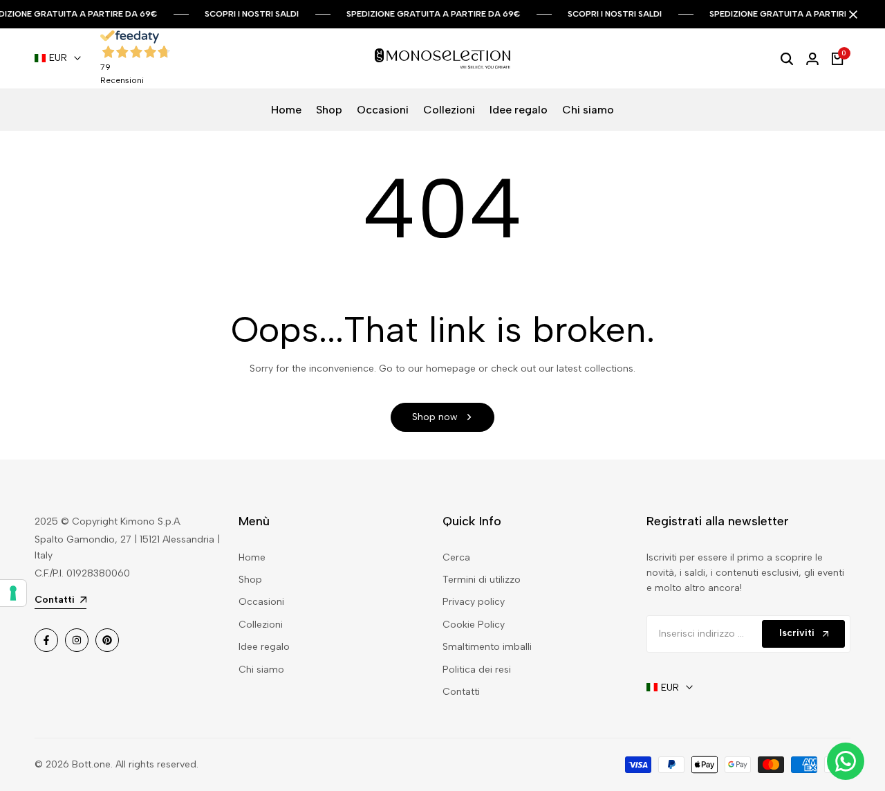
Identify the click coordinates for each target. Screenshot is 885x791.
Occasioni (261, 602)
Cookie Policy (473, 624)
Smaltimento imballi (487, 647)
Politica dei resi (476, 669)
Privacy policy (473, 602)
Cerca (456, 557)
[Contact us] (845, 761)
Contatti (461, 692)
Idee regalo (264, 647)
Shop (250, 579)
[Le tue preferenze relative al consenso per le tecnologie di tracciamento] (13, 593)
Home (252, 557)
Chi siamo (261, 669)
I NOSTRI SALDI (268, 14)
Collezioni (261, 624)
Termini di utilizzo (481, 579)
